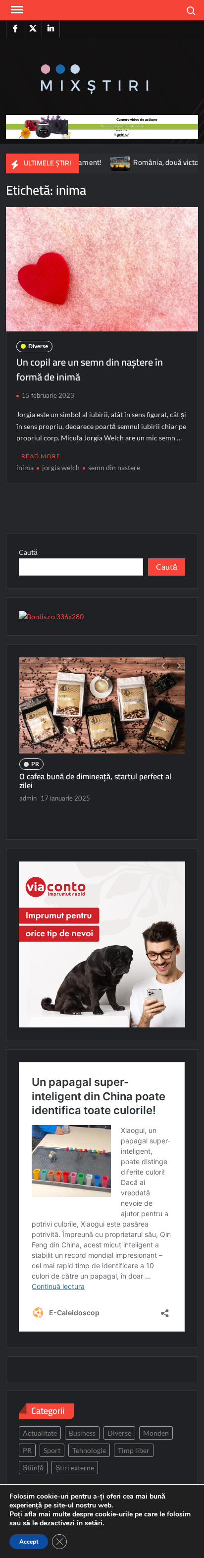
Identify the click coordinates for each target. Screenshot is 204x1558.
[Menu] (16, 10)
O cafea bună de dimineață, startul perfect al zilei (95, 781)
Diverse (38, 346)
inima (25, 467)
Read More (40, 456)
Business (82, 1433)
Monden (156, 1433)
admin (28, 798)
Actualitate (40, 1433)
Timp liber (134, 1450)
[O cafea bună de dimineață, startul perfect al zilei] (102, 705)
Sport (52, 1450)
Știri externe (74, 1467)
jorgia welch (61, 467)
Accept (28, 1542)
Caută (28, 552)
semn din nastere (114, 467)
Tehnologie (89, 1450)
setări (93, 1523)
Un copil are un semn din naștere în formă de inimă (89, 369)
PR (35, 763)
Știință (33, 1467)
